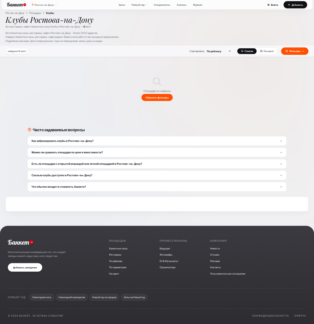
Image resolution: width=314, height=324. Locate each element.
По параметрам (117, 267)
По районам (115, 260)
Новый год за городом (104, 297)
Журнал (197, 4)
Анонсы (181, 4)
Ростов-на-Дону (15, 12)
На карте (269, 51)
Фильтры (295, 51)
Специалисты (162, 4)
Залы (122, 4)
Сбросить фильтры (157, 97)
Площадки (35, 12)
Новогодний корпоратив (72, 297)
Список (248, 51)
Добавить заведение (25, 267)
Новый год (138, 4)
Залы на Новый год (134, 297)
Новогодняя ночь (41, 297)
